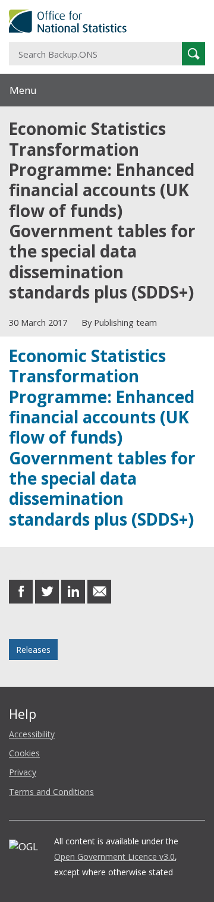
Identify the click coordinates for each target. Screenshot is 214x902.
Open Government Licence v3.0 (114, 856)
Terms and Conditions (51, 791)
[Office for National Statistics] (107, 21)
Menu (23, 90)
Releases (33, 649)
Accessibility (32, 734)
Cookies (24, 753)
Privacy (22, 772)
